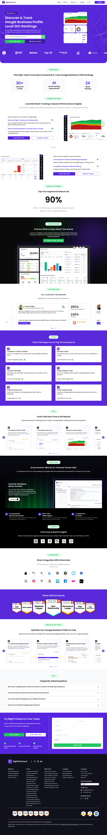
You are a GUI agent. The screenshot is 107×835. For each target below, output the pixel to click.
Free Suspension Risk (49, 779)
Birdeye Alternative (67, 773)
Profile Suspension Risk (32, 777)
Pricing (82, 2)
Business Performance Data (33, 801)
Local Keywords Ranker (32, 771)
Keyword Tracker (12, 777)
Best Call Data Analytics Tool (33, 803)
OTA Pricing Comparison (32, 787)
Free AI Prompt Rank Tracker (51, 787)
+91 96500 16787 (87, 792)
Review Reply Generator (50, 771)
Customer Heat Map (31, 793)
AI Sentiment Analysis (31, 795)
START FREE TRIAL (18, 138)
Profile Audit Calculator (50, 777)
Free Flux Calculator (49, 781)
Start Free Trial (14, 41)
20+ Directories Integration (33, 799)
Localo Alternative (67, 771)
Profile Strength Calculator (51, 775)
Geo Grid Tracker (30, 781)
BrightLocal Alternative (68, 777)
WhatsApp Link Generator (50, 783)
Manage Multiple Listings (32, 789)
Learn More (13, 499)
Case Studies (84, 775)
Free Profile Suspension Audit (51, 785)
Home (59, 2)
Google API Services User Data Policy (70, 824)
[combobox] (88, 2)
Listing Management (13, 771)
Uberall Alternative (67, 775)
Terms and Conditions (86, 773)
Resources (83, 777)
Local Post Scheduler (31, 791)
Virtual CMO (29, 805)
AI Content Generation (31, 773)
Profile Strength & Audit (32, 797)
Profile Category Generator (51, 773)
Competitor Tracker (31, 783)
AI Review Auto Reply (31, 779)
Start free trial (35, 735)
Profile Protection (30, 775)
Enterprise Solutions (13, 775)
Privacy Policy (84, 771)
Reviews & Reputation (13, 773)
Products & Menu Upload (32, 785)
